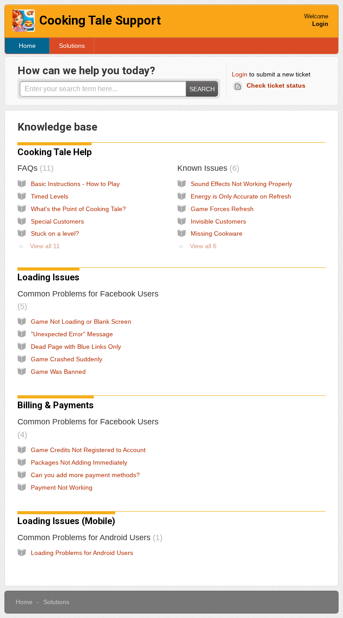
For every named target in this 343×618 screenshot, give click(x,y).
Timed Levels (49, 196)
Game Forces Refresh (222, 208)
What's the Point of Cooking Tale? (78, 208)
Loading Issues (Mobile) (66, 521)
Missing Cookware (217, 233)
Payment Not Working (61, 487)
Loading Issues (48, 277)
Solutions (72, 45)
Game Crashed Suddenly (66, 359)
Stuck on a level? (55, 233)
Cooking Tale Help (54, 152)
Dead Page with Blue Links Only (76, 346)
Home (27, 45)
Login (239, 74)
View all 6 (203, 246)
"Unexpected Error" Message (72, 334)
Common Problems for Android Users (88, 537)
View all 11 (45, 246)
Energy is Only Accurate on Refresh (241, 196)
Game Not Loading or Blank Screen (81, 321)
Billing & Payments (55, 405)
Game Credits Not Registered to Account (88, 449)
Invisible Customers (218, 221)
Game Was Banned (58, 371)
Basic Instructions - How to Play (75, 183)
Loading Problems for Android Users (82, 552)
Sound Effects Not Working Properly (241, 183)
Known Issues (207, 168)
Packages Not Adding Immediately (79, 462)
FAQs (34, 168)
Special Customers (57, 221)
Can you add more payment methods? (85, 474)
